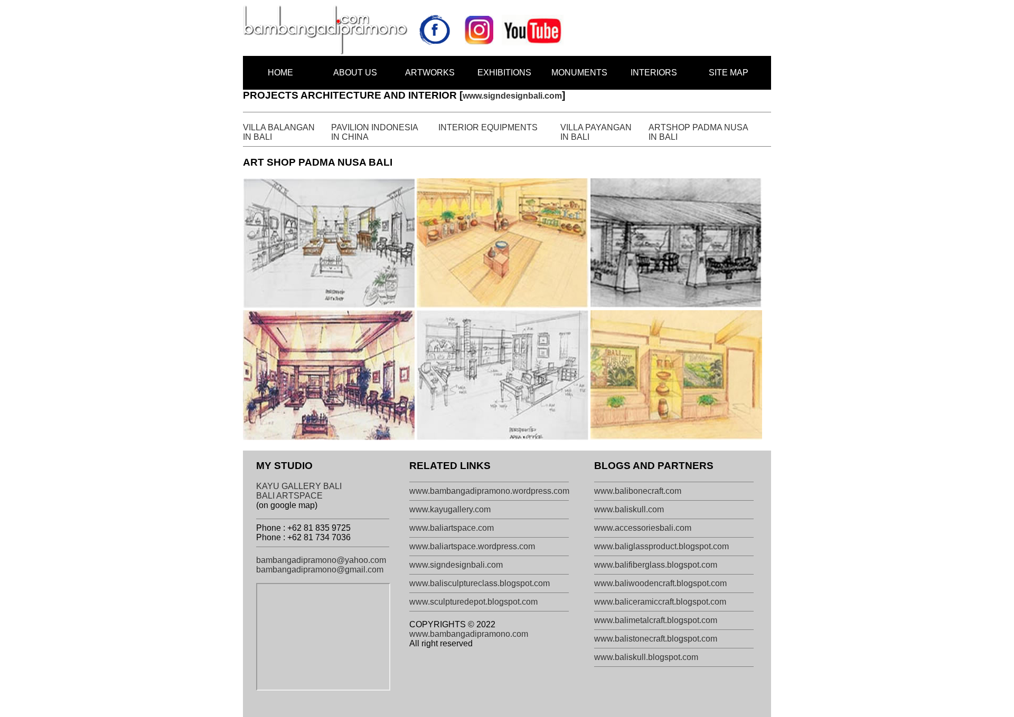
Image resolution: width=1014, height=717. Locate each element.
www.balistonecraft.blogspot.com (655, 638)
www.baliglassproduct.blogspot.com (661, 546)
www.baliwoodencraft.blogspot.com (660, 583)
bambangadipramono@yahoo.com (321, 560)
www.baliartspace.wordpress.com (472, 546)
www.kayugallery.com (450, 509)
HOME (280, 72)
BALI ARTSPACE (289, 495)
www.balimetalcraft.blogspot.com (655, 620)
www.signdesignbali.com (512, 95)
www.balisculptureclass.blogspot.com (479, 583)
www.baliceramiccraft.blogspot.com (660, 601)
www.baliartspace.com (451, 527)
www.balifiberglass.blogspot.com (655, 564)
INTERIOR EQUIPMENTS (488, 127)
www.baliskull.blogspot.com (646, 657)
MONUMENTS (579, 72)
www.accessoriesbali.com (642, 527)
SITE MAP (728, 72)
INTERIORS (654, 72)
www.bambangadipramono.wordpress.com (489, 490)
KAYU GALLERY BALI (299, 486)
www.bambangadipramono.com (468, 633)
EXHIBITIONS (504, 72)
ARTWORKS (430, 72)
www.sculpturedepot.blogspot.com (473, 601)
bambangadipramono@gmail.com (319, 569)
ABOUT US (355, 72)
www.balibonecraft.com (637, 490)
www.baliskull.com (629, 509)
